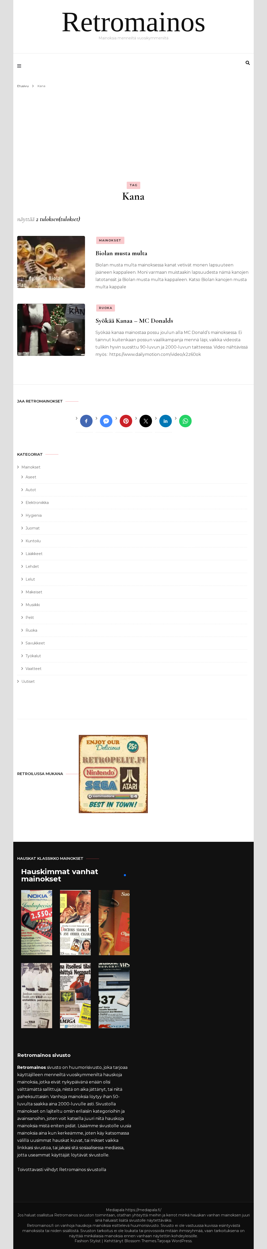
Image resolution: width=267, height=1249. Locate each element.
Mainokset (110, 240)
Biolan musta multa (121, 253)
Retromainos (133, 21)
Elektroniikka (37, 502)
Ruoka (105, 308)
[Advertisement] (133, 128)
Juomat (33, 528)
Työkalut (33, 656)
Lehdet (32, 566)
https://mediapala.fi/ (143, 1210)
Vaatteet (33, 668)
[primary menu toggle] (20, 65)
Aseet (31, 477)
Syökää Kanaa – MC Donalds (134, 320)
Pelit (30, 617)
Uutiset (28, 681)
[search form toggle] (248, 63)
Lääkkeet (34, 553)
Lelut (30, 579)
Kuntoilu (33, 541)
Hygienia (34, 515)
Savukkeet (35, 643)
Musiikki (33, 604)
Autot (31, 490)
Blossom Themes (140, 1241)
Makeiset (34, 592)
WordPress (182, 1241)
